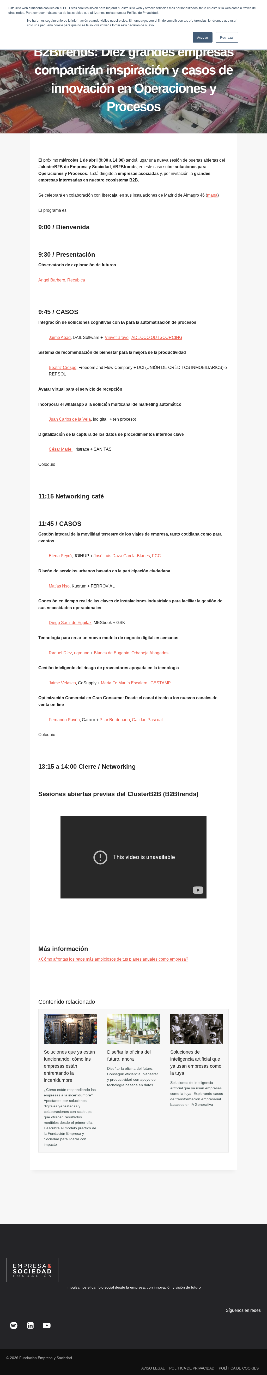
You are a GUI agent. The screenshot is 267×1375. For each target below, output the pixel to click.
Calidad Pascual (147, 720)
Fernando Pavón (64, 720)
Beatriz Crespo (62, 367)
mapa (212, 195)
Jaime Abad (60, 337)
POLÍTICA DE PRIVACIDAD (191, 1368)
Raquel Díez (60, 653)
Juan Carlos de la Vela (70, 419)
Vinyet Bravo (117, 337)
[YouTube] (46, 1325)
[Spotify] (13, 1325)
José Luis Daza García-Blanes (122, 556)
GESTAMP (160, 683)
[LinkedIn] (30, 1325)
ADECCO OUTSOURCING (156, 337)
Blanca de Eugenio (111, 653)
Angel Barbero (51, 280)
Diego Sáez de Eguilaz (70, 622)
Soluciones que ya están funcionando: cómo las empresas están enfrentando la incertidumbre (69, 1066)
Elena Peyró (60, 556)
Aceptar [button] (202, 37)
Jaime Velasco (62, 683)
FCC (156, 556)
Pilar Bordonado (115, 720)
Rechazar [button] (227, 37)
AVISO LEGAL (153, 1368)
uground (81, 653)
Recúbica (76, 280)
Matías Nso (59, 586)
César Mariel (60, 449)
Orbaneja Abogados (149, 653)
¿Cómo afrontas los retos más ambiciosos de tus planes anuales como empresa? (113, 959)
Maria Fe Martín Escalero (124, 683)
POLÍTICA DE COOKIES (239, 1368)
